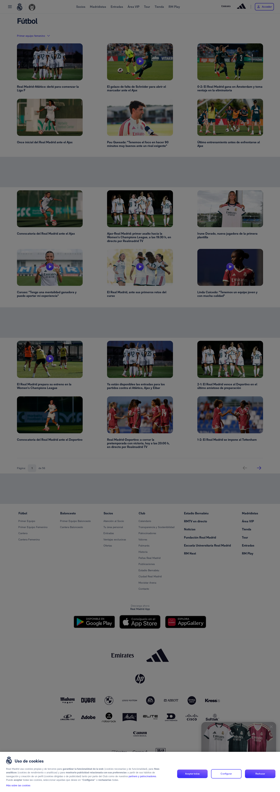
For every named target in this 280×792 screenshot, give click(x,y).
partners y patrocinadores (142, 776)
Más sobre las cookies (18, 785)
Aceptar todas (192, 773)
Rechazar (260, 773)
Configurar (226, 773)
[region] (140, 772)
